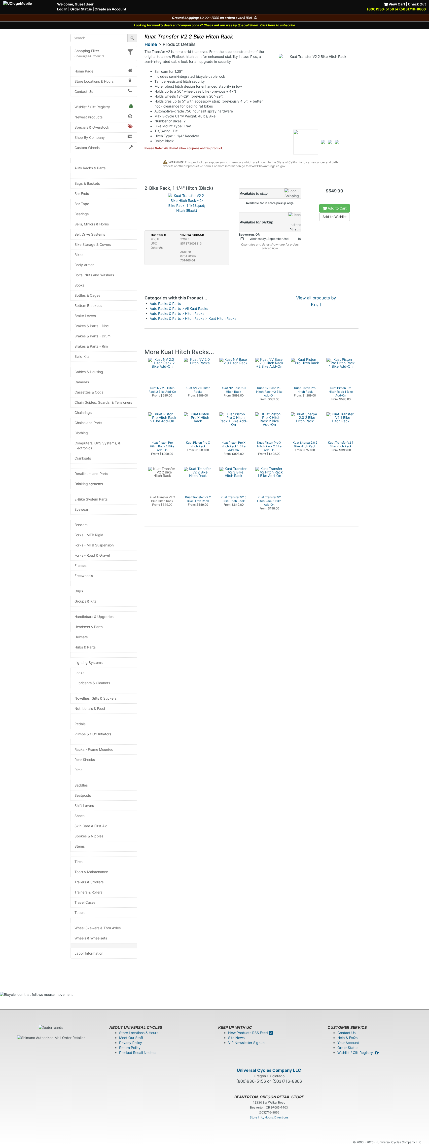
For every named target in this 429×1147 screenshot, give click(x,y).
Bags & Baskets (87, 183)
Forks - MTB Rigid (88, 535)
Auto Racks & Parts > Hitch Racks (177, 313)
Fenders (80, 525)
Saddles (81, 785)
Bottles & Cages (87, 295)
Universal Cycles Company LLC (269, 1070)
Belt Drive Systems (89, 234)
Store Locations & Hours (93, 81)
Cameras (81, 382)
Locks (79, 673)
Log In (62, 9)
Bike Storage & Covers (92, 244)
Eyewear (81, 509)
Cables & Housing (88, 372)
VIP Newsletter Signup (246, 1042)
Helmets (81, 637)
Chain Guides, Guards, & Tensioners (103, 402)
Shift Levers (84, 805)
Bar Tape (81, 204)
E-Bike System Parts (90, 499)
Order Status (81, 9)
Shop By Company (89, 137)
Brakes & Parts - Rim (91, 346)
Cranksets (82, 458)
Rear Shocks (84, 759)
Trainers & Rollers (88, 892)
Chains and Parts (88, 423)
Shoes (79, 816)
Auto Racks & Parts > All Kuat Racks (179, 308)
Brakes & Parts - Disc (91, 326)
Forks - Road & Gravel (92, 555)
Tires (78, 862)
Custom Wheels (87, 147)
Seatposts (82, 795)
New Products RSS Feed (248, 1033)
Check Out (417, 4)
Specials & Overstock (91, 127)
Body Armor (84, 265)
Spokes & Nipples (88, 836)
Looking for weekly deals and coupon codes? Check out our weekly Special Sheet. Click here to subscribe (214, 25)
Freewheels (83, 576)
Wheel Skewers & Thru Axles (97, 928)
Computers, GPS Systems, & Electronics (97, 445)
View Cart (396, 4)
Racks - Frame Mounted (93, 749)
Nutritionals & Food (89, 708)
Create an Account (110, 9)
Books (79, 285)
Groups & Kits (85, 601)
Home (150, 44)
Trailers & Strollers (89, 882)
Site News (236, 1038)
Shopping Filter (86, 51)
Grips (78, 591)
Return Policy (130, 1047)
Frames (80, 565)
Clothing (81, 433)
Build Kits (81, 356)
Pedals (79, 724)
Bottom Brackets (88, 305)
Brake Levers (85, 316)
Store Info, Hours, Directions (269, 1117)
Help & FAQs (347, 1038)
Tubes (79, 912)
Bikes (78, 254)
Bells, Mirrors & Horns (91, 224)
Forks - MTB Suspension (94, 545)
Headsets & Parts (88, 627)
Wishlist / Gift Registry (92, 107)
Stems (79, 846)
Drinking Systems (88, 484)
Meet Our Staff (131, 1038)
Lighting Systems (88, 662)
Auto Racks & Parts (90, 168)
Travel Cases (84, 902)
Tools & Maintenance (91, 872)
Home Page (83, 71)
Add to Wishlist (334, 217)
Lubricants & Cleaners (92, 683)
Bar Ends (81, 193)
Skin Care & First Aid (90, 826)
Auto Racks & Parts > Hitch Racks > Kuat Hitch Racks (193, 318)
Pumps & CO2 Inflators (92, 734)
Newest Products (88, 117)
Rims (78, 770)
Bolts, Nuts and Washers (94, 275)
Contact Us (83, 91)
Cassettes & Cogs (88, 392)
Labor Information (88, 953)
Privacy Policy (130, 1042)
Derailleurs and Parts (91, 473)
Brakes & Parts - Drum (92, 336)
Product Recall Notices (137, 1052)
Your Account (348, 1042)
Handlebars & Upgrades (93, 616)
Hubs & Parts (85, 647)
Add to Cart (337, 208)
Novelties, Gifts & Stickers (95, 698)
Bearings (81, 214)
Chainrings (83, 412)
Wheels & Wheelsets (90, 938)
